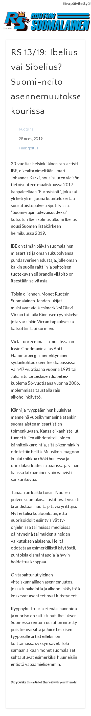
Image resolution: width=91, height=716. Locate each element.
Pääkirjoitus (28, 148)
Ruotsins (26, 129)
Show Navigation (73, 45)
